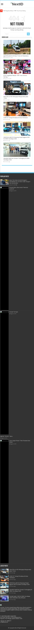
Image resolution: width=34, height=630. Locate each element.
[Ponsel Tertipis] (4, 372)
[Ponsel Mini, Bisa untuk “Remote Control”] (4, 248)
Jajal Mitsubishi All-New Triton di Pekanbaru (16, 56)
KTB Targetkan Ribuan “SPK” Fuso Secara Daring (14, 10)
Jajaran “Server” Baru (6, 436)
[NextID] (17, 4)
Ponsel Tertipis (13, 312)
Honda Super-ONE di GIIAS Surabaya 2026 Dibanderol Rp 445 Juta (19, 597)
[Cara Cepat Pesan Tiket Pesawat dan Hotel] (4, 501)
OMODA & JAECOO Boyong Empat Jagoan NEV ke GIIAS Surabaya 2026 (16, 138)
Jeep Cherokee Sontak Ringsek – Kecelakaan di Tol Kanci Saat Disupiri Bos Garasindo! (19, 181)
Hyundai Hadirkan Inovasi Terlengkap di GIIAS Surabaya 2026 (20, 590)
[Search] (28, 34)
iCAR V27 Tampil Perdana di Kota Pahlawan (15, 117)
